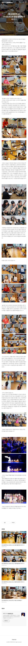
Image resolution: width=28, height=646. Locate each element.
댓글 (3, 608)
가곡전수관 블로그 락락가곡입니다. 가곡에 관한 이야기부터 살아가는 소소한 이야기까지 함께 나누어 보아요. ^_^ (11, 617)
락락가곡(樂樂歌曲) (7, 2)
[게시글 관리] (8, 523)
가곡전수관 (14, 639)
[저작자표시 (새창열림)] (16, 522)
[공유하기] (7, 523)
